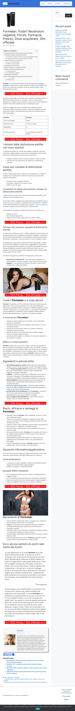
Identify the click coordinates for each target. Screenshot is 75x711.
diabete (32, 204)
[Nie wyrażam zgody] (73, 708)
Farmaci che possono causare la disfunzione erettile (19, 58)
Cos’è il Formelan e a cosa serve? (14, 60)
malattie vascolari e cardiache (12, 203)
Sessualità (57, 3)
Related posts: (10, 79)
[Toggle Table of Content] (36, 51)
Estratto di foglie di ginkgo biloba (17, 385)
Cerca (57, 12)
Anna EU (13, 78)
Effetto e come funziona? (13, 63)
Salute (43, 3)
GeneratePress (25, 695)
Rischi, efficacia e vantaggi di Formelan (15, 67)
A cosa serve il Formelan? (13, 62)
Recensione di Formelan (11, 74)
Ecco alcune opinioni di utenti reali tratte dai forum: (19, 76)
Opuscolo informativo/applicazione (14, 69)
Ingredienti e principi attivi (12, 65)
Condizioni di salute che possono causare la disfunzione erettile (22, 56)
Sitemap (66, 699)
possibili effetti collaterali (13, 72)
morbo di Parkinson (41, 204)
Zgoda (37, 708)
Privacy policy (66, 696)
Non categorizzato (9, 677)
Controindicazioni (11, 71)
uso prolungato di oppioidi (21, 263)
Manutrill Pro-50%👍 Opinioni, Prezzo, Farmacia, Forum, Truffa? (63, 56)
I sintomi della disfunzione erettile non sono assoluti (18, 53)
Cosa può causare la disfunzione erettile (15, 55)
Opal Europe (14, 4)
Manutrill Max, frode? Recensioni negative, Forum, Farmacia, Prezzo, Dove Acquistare (25, 682)
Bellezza (50, 3)
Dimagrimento (67, 3)
